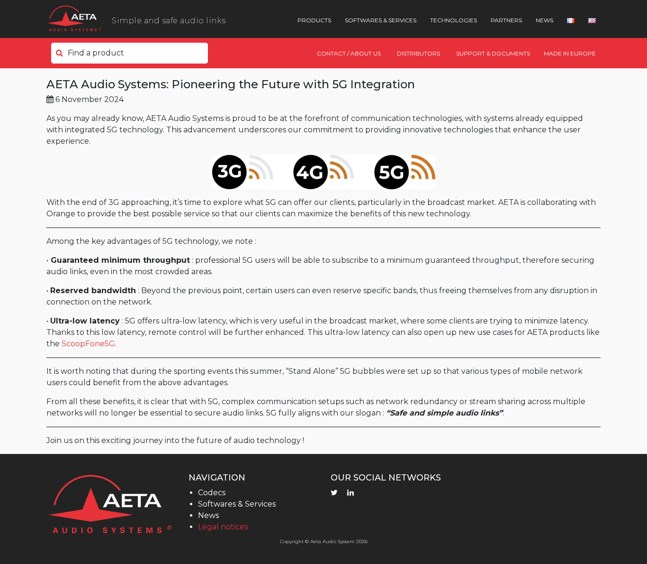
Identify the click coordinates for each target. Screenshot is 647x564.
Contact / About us (349, 53)
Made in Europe (570, 53)
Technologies (453, 20)
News (544, 20)
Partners (506, 20)
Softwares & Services (380, 20)
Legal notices (223, 526)
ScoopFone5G (88, 343)
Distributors (418, 53)
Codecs (211, 492)
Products (314, 20)
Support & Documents (493, 53)
